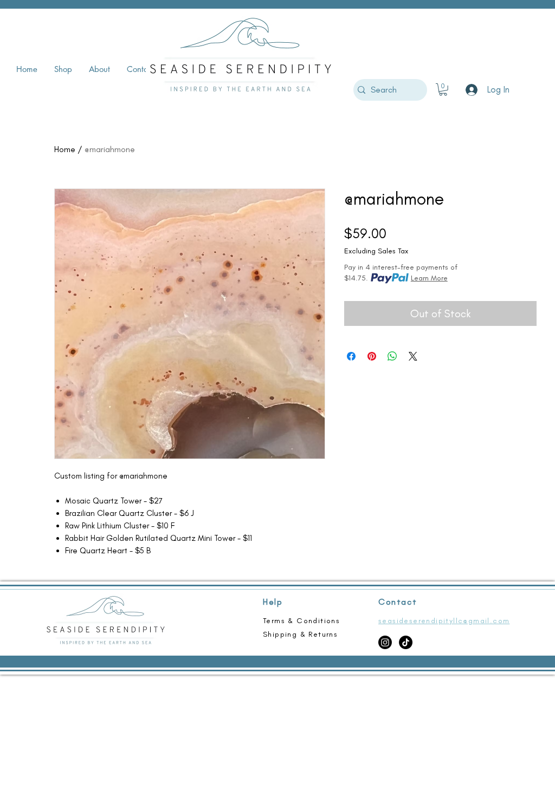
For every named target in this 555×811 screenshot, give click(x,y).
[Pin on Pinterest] (371, 356)
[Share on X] (413, 356)
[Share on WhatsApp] (392, 356)
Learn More (429, 278)
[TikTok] (405, 642)
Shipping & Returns (300, 634)
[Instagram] (385, 642)
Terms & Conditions (301, 620)
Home (64, 149)
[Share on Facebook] (351, 356)
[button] (443, 89)
